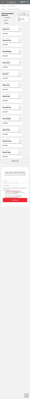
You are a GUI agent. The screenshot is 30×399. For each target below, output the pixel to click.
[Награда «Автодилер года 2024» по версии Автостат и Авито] (22, 2)
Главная (3, 9)
